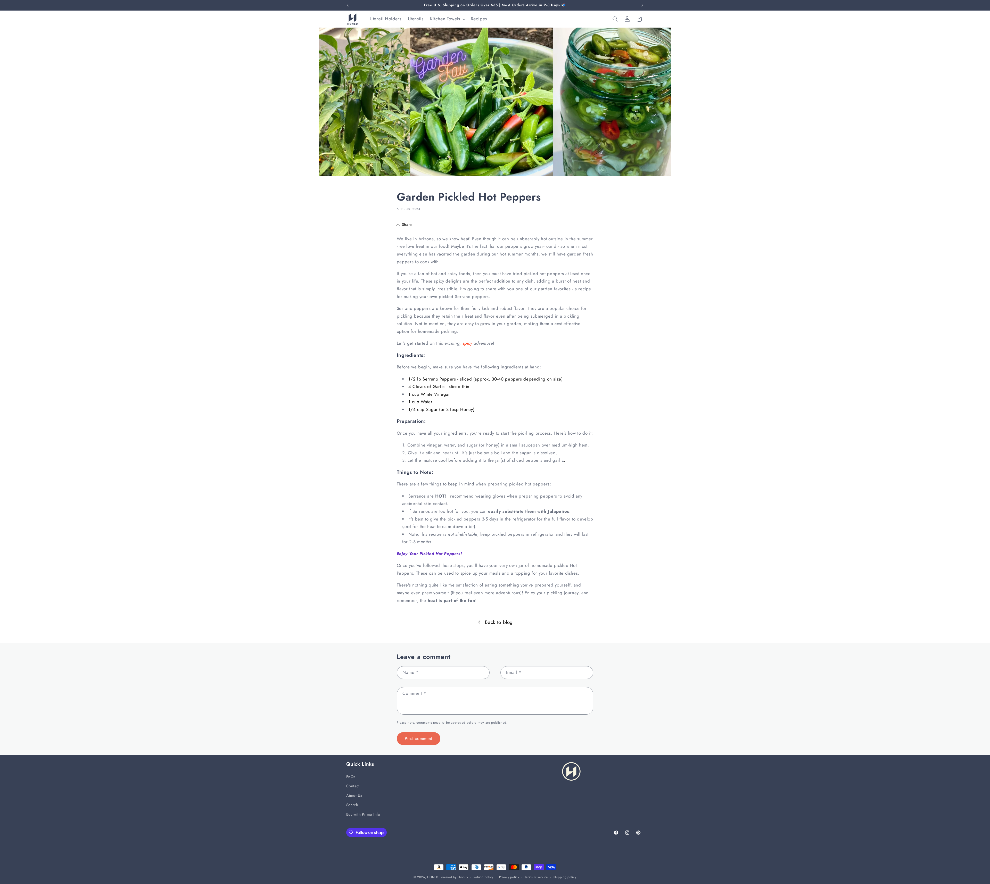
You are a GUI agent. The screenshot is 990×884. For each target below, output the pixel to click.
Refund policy (483, 877)
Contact (353, 786)
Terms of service (536, 877)
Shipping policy (565, 877)
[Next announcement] (642, 5)
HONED (433, 877)
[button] (447, 19)
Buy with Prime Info (363, 814)
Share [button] (407, 224)
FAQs (351, 776)
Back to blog (499, 622)
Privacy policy (509, 877)
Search (352, 804)
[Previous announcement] (347, 5)
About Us (354, 795)
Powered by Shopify (454, 877)
